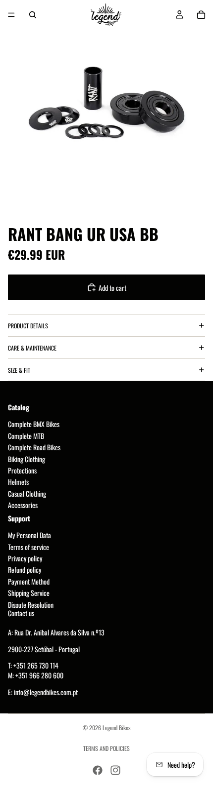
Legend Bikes (116, 727)
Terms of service (28, 547)
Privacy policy (25, 558)
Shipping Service (29, 593)
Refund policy (24, 570)
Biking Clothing (26, 459)
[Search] (33, 15)
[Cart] (201, 15)
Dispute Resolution (30, 604)
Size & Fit (19, 370)
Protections (22, 470)
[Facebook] (98, 770)
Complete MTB (26, 436)
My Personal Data (29, 535)
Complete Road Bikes (34, 447)
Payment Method (29, 581)
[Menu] (11, 14)
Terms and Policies (106, 748)
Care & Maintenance (32, 348)
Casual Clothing (27, 493)
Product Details (28, 325)
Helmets (18, 482)
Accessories (23, 505)
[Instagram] (115, 770)
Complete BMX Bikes (33, 424)
